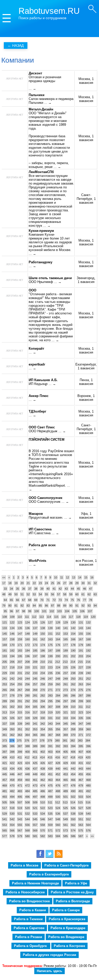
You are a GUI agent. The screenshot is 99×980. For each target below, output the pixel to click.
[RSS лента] (59, 857)
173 (35, 644)
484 (27, 791)
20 (22, 583)
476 (58, 785)
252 (88, 678)
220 (27, 667)
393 (65, 746)
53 (34, 594)
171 (20, 644)
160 (27, 639)
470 (12, 785)
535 (50, 813)
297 (65, 701)
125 (35, 622)
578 (12, 836)
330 (42, 718)
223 (50, 667)
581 (35, 836)
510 (42, 802)
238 (73, 673)
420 (88, 757)
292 (27, 701)
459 (20, 779)
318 (42, 712)
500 (58, 796)
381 (65, 740)
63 (95, 594)
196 (27, 656)
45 (78, 588)
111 (27, 616)
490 (73, 791)
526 (73, 808)
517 (4, 808)
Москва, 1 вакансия (86, 81)
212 (57, 661)
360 (88, 729)
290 (12, 701)
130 (73, 622)
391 (50, 746)
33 (5, 588)
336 (88, 718)
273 (65, 689)
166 (73, 639)
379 (49, 740)
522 (42, 808)
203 (80, 656)
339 (20, 723)
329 (35, 718)
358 (73, 729)
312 (88, 706)
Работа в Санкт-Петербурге (66, 865)
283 (50, 695)
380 (57, 740)
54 (40, 594)
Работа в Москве (24, 865)
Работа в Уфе (76, 883)
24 (46, 583)
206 (12, 661)
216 (88, 661)
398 (12, 751)
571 (50, 830)
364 (27, 734)
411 (20, 757)
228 (88, 667)
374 (12, 740)
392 (58, 746)
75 (72, 599)
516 (88, 802)
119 (86, 616)
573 (65, 830)
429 (65, 763)
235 (50, 673)
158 (12, 639)
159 (20, 639)
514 (73, 802)
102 (52, 611)
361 (4, 734)
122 (12, 622)
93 (89, 605)
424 (27, 763)
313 (4, 712)
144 (88, 628)
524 (58, 808)
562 (73, 824)
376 (27, 740)
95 (5, 611)
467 (80, 779)
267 (20, 689)
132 (88, 622)
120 (93, 616)
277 (4, 695)
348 (88, 723)
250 (73, 678)
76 (78, 599)
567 (20, 830)
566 (12, 830)
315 (20, 712)
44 (72, 588)
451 (50, 774)
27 (64, 583)
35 (17, 588)
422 (12, 763)
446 (12, 774)
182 (12, 650)
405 (65, 751)
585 (65, 836)
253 (4, 684)
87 (52, 605)
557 (35, 824)
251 (80, 678)
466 (73, 779)
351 (20, 729)
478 (73, 785)
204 (88, 656)
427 (50, 763)
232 (27, 673)
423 (20, 763)
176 (58, 644)
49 (9, 594)
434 (12, 768)
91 (76, 605)
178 (73, 644)
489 (65, 791)
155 (80, 633)
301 (4, 706)
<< (3, 577)
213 (65, 661)
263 (80, 684)
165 (65, 639)
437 (35, 768)
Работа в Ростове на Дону (72, 892)
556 (27, 824)
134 (12, 628)
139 (50, 628)
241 (4, 678)
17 (3, 583)
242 (12, 678)
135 (20, 628)
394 (73, 746)
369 (65, 734)
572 (58, 830)
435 (20, 768)
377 (34, 740)
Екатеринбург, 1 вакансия (86, 366)
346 (73, 723)
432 (88, 763)
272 (58, 689)
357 (65, 729)
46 (84, 588)
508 (27, 802)
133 (4, 628)
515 (80, 802)
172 (27, 644)
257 (35, 684)
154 (73, 633)
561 (65, 824)
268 (27, 689)
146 (12, 633)
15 (85, 577)
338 (12, 723)
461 (35, 779)
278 (12, 695)
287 (80, 695)
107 (90, 611)
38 (35, 588)
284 (58, 695)
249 (65, 678)
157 (4, 639)
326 (12, 718)
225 (65, 667)
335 (80, 718)
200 (58, 656)
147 (20, 633)
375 (19, 740)
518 (12, 808)
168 (88, 639)
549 (65, 819)
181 (4, 650)
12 (67, 577)
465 (65, 779)
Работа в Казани (32, 910)
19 (16, 583)
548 (58, 819)
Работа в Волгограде (73, 901)
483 (20, 791)
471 (20, 785)
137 (35, 628)
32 (95, 583)
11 (61, 577)
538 (73, 813)
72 (54, 599)
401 (35, 751)
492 (88, 791)
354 (42, 729)
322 (73, 712)
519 (20, 808)
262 (73, 684)
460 (27, 779)
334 (73, 718)
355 (50, 729)
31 (89, 583)
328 (27, 718)
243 (20, 678)
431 (80, 763)
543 (20, 819)
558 (42, 824)
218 (12, 667)
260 (58, 684)
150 (42, 633)
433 (4, 768)
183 (20, 650)
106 (82, 611)
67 (23, 599)
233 (35, 673)
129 (65, 622)
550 (73, 819)
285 (65, 695)
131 (80, 622)
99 (29, 611)
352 (27, 729)
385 (4, 746)
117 (71, 616)
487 (50, 791)
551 (80, 819)
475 (50, 785)
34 (11, 588)
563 (80, 824)
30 (83, 583)
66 (17, 599)
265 (4, 689)
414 (42, 757)
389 (35, 746)
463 (50, 779)
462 (42, 779)
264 (88, 684)
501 (65, 796)
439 (50, 768)
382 (72, 740)
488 (58, 791)
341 (35, 723)
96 (11, 611)
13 (73, 577)
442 (73, 768)
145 (4, 633)
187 (50, 650)
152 (58, 633)
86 (46, 605)
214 (73, 661)
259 (50, 684)
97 (17, 611)
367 (50, 734)
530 (12, 813)
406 (73, 751)
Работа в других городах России (49, 955)
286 (73, 695)
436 (27, 768)
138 (42, 628)
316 (27, 712)
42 (60, 588)
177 (65, 644)
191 (80, 650)
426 (42, 763)
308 (58, 706)
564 (88, 824)
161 (35, 639)
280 (27, 695)
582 (42, 836)
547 (50, 819)
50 (16, 594)
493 (4, 796)
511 (50, 802)
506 (12, 802)
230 (12, 673)
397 (4, 751)
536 (58, 813)
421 (4, 763)
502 (73, 796)
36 (23, 588)
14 (79, 577)
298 (73, 701)
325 (4, 718)
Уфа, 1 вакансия (86, 515)
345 (65, 723)
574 (73, 830)
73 (60, 599)
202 (73, 656)
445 (4, 774)
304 (27, 706)
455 (80, 774)
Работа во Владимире (66, 937)
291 (20, 701)
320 (58, 712)
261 (65, 684)
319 (50, 712)
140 (58, 628)
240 (88, 673)
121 (4, 622)
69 (35, 599)
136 (27, 628)
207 (20, 661)
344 (58, 723)
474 (42, 785)
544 (27, 819)
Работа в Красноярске (67, 919)
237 (65, 673)
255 (20, 684)
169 (4, 644)
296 (58, 701)
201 (65, 656)
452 (58, 774)
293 (35, 701)
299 (80, 701)
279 (20, 695)
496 (27, 796)
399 (20, 751)
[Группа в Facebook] (40, 857)
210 (42, 661)
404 (58, 751)
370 (73, 734)
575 (80, 830)
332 (58, 718)
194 (12, 656)
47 (90, 588)
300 (88, 701)
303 (20, 706)
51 (22, 594)
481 (4, 791)
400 (27, 751)
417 (65, 757)
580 (27, 836)
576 (88, 830)
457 (4, 779)
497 (35, 796)
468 (88, 779)
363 (20, 734)
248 (58, 678)
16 (91, 577)
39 (41, 588)
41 (54, 588)
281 (35, 695)
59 (70, 594)
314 (12, 712)
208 (27, 661)
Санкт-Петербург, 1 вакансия (86, 198)
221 (35, 667)
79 (3, 605)
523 (50, 808)
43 (66, 588)
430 (73, 763)
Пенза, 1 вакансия (86, 382)
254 (12, 684)
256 (27, 684)
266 (12, 689)
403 (50, 751)
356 (58, 729)
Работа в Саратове (29, 928)
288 (88, 695)
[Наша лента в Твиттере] (49, 857)
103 (59, 611)
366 (42, 734)
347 (80, 723)
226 (73, 667)
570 (42, 830)
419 (80, 757)
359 (80, 729)
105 (74, 611)
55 (46, 594)
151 (50, 633)
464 (58, 779)
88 (58, 605)
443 (80, 768)
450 (42, 774)
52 (28, 594)
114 (49, 616)
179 (80, 644)
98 (23, 611)
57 (58, 594)
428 (58, 763)
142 (73, 628)
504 (88, 796)
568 (27, 830)
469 (4, 785)
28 (70, 583)
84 (34, 605)
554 (12, 824)
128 (58, 622)
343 (50, 723)
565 (4, 830)
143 (80, 628)
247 (50, 678)
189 (65, 650)
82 (22, 605)
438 (42, 768)
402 (42, 751)
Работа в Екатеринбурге (49, 874)
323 (80, 712)
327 (20, 718)
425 (35, 763)
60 (76, 594)
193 (4, 656)
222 (42, 667)
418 (73, 757)
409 (4, 757)
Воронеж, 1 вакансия (86, 398)
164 (58, 639)
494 (12, 796)
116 (63, 616)
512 (57, 802)
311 (80, 706)
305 (35, 706)
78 (90, 599)
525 (65, 808)
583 (50, 836)
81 (16, 605)
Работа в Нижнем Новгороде (35, 883)
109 (12, 616)
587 (80, 836)
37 (29, 588)
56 (52, 594)
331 (50, 718)
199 (50, 656)
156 (88, 633)
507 (20, 802)
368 (58, 734)
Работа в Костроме (69, 946)
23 (40, 583)
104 (67, 611)
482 (12, 791)
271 (50, 689)
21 (28, 583)
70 (41, 599)
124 (27, 622)
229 (4, 673)
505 (4, 802)
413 (34, 757)
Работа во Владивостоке (29, 901)
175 (50, 644)
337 (4, 723)
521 (35, 808)
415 (50, 757)
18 (9, 583)
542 (12, 819)
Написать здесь (49, 971)
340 (27, 723)
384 (88, 740)
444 (88, 768)
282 (42, 695)
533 (35, 813)
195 (20, 656)
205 (4, 661)
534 (42, 813)
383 (80, 740)
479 (80, 785)
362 (12, 734)
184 (27, 650)
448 (27, 774)
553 (4, 824)
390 (42, 746)
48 (3, 594)
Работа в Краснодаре (68, 928)
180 (88, 644)
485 (35, 791)
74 (66, 599)
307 (50, 706)
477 (65, 785)
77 (84, 599)
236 (58, 673)
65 (11, 599)
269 (35, 689)
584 (58, 836)
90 (70, 605)
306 (42, 706)
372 (88, 734)
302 (12, 706)
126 (42, 622)
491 (80, 791)
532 (27, 813)
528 (88, 808)
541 (4, 819)
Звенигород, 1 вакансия (86, 280)
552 (88, 819)
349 (4, 729)
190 (73, 650)
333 (65, 718)
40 (48, 588)
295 (50, 701)
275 (80, 689)
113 (41, 616)
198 (42, 656)
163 (50, 639)
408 (88, 751)
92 (83, 605)
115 (56, 616)
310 (73, 706)
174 (42, 644)
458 (12, 779)
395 (80, 746)
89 (64, 605)
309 (65, 706)
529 (4, 813)
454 (73, 774)
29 (76, 583)
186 (42, 650)
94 (95, 605)
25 (52, 583)
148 (27, 633)
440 (58, 768)
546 (42, 819)
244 (27, 678)
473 (35, 785)
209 (35, 661)
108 (4, 616)
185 (35, 650)
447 (20, 774)
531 (20, 813)
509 (35, 802)
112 (34, 616)
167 (80, 639)
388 (27, 746)
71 (48, 599)
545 (35, 819)
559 (50, 824)
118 (78, 616)
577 (4, 836)
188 (58, 650)
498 (42, 796)
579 (20, 836)
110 (20, 616)
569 (35, 830)
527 (80, 808)
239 (80, 673)
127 (50, 622)
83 (28, 605)
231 (20, 673)
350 (12, 729)
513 (65, 802)
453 (65, 774)
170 (12, 644)
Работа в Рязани (28, 937)
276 (88, 689)
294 (42, 701)
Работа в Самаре (66, 910)
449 (35, 774)
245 (35, 678)
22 (34, 583)
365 (35, 734)
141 (65, 628)
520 (27, 808)
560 (58, 824)
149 (35, 633)
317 (35, 712)
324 (88, 712)
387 (20, 746)
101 (44, 611)
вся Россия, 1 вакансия (86, 562)
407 (80, 751)
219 (20, 667)
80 (9, 605)
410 (12, 757)
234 (42, 673)
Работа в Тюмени (28, 919)
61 (83, 594)
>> (92, 836)
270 (42, 689)
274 (73, 689)
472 (27, 785)
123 (20, 622)
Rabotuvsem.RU (49, 11)
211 (50, 661)
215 (80, 661)
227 (80, 667)
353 (35, 729)
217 (4, 667)
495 (20, 796)
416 (57, 757)
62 (89, 594)
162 (42, 639)
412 (27, 757)
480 (88, 785)
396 (88, 746)
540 (88, 813)
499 (50, 796)
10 (55, 577)
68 (29, 599)
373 (4, 740)
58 (64, 594)
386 (12, 746)
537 (65, 813)
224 (58, 667)
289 (4, 701)
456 (88, 774)
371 (80, 734)
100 (36, 611)
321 (65, 712)
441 (65, 768)
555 (20, 824)
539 (80, 813)
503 (80, 796)
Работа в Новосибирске (25, 892)
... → (32, 88)
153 (65, 633)
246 (42, 678)
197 (35, 656)
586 (73, 836)
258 (42, 684)
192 (88, 650)
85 (40, 605)
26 (58, 583)
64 (5, 599)
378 (42, 740)
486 (42, 791)
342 (42, 723)
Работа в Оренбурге (31, 946)
